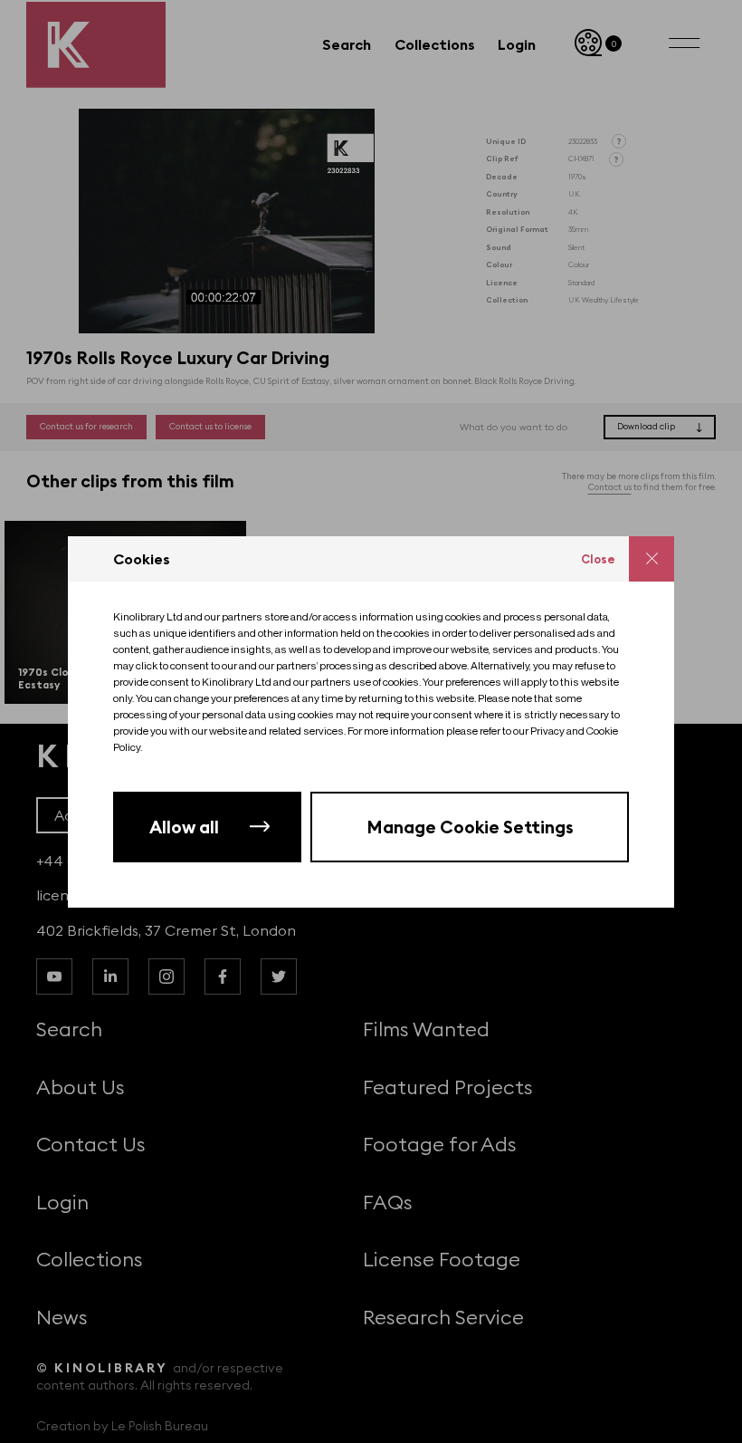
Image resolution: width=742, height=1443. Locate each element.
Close (598, 559)
